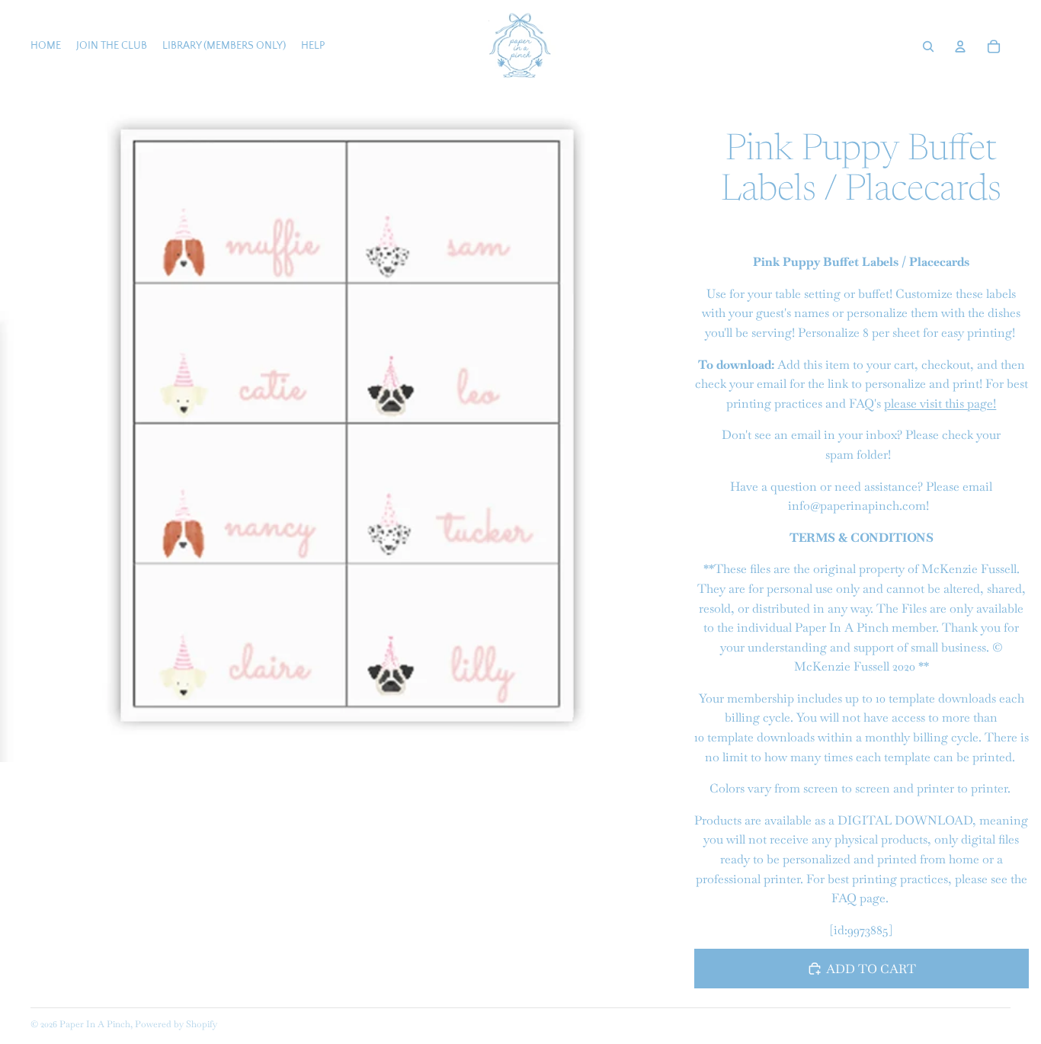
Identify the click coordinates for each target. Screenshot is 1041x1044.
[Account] (960, 46)
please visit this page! (940, 404)
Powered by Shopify (176, 1024)
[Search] (928, 46)
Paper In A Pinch (94, 1024)
